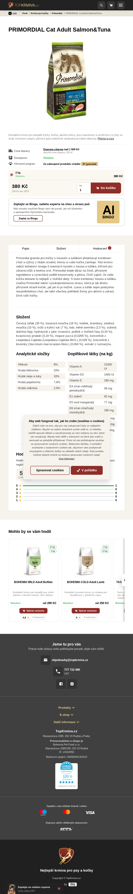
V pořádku (89, 470)
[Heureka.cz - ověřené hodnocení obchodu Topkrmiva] (66, 775)
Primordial (57, 13)
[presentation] (124, 580)
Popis (25, 248)
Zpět (14, 13)
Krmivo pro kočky (40, 13)
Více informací (66, 458)
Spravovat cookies (50, 470)
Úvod (25, 13)
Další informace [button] (64, 722)
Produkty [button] (64, 707)
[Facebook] (61, 684)
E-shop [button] (64, 714)
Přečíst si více (106, 138)
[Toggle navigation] (101, 5)
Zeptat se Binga (28, 218)
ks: (81, 185)
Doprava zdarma (53, 149)
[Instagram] (72, 684)
